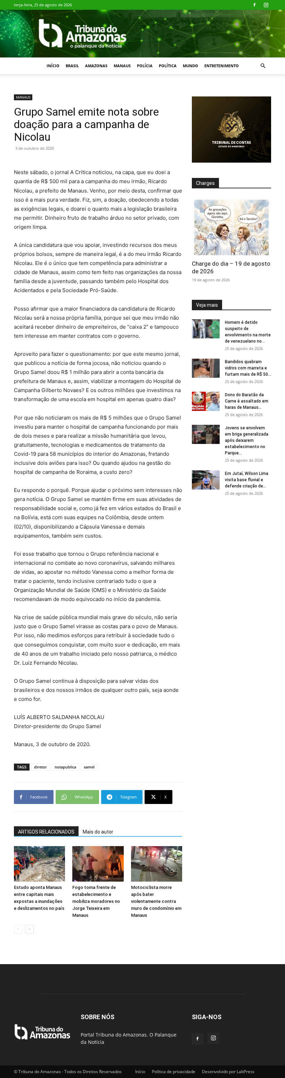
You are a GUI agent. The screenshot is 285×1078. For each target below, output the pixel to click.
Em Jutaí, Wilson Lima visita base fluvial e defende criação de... (246, 480)
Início (53, 65)
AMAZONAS (96, 65)
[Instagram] (266, 5)
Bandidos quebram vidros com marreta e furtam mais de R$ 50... (248, 368)
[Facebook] (254, 5)
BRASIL (72, 65)
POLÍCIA (145, 65)
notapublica (65, 767)
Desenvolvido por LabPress (228, 1072)
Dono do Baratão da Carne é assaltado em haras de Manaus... (246, 401)
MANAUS (122, 65)
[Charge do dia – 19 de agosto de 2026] (231, 226)
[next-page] (29, 929)
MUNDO (190, 65)
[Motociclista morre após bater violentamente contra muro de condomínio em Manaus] (156, 863)
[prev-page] (18, 929)
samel (89, 767)
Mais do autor (98, 832)
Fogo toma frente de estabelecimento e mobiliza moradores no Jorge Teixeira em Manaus (96, 901)
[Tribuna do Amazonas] (142, 33)
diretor (40, 767)
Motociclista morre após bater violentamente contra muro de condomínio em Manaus (156, 901)
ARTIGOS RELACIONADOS (46, 832)
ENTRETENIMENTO (221, 65)
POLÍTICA (168, 65)
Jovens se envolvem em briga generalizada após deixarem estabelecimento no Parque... (246, 440)
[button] (262, 66)
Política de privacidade (173, 1072)
